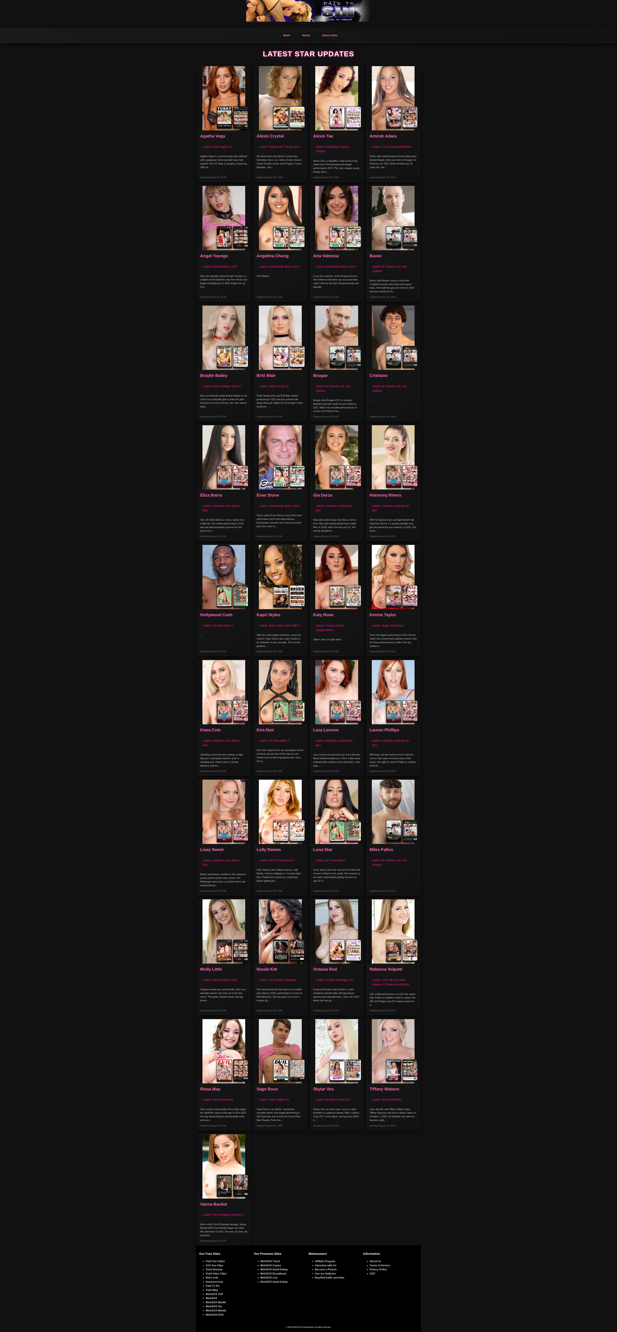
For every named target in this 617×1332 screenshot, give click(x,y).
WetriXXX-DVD (215, 1314)
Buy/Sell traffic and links (329, 1277)
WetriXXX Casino (270, 1265)
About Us (375, 1261)
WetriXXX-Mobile (216, 1310)
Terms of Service (380, 1265)
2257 (372, 1273)
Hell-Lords (212, 1277)
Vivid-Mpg (212, 1290)
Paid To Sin (212, 1285)
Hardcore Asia (214, 1281)
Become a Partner (326, 1269)
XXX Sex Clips (214, 1265)
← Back (285, 35)
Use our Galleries (325, 1273)
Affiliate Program (325, 1261)
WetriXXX (211, 1298)
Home (306, 35)
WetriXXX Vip (214, 1306)
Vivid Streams (214, 1269)
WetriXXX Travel (270, 1261)
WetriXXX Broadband (273, 1273)
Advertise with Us (325, 1265)
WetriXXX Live (269, 1277)
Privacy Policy (378, 1269)
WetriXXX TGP (214, 1294)
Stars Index (330, 35)
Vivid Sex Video (215, 1261)
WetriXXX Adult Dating (274, 1269)
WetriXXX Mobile (216, 1302)
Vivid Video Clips (216, 1273)
